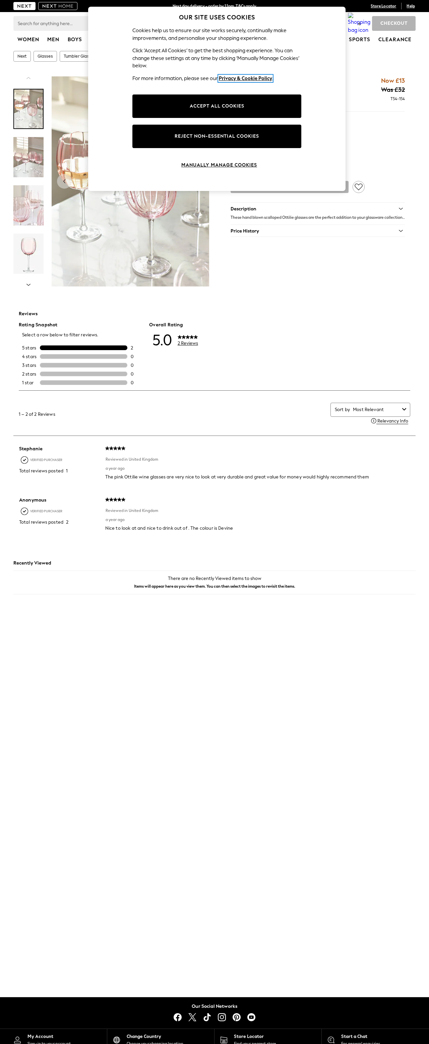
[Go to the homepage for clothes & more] (24, 6)
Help (411, 6)
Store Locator (383, 6)
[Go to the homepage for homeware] (58, 6)
